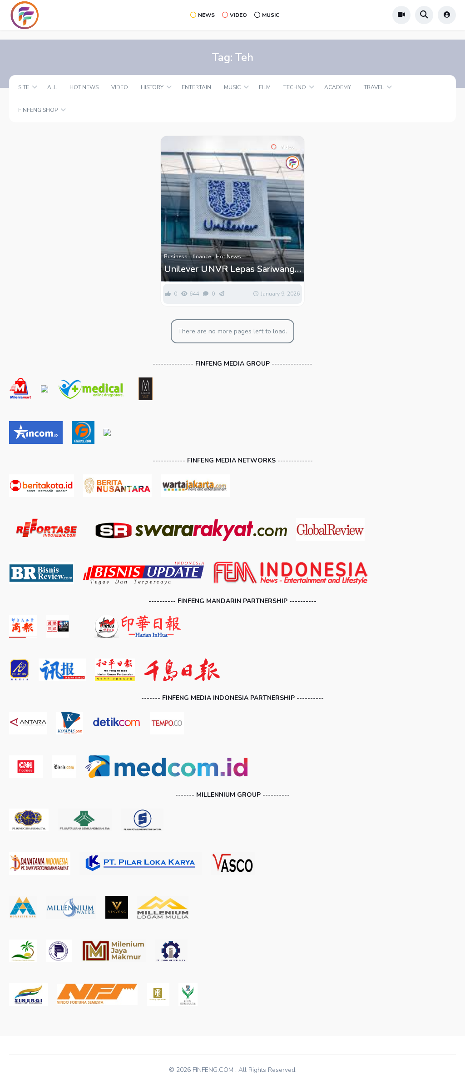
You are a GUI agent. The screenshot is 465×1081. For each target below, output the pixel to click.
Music (270, 15)
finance (202, 256)
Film (265, 87)
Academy (337, 87)
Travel (374, 87)
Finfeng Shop (38, 110)
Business (176, 256)
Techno (294, 87)
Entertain (196, 87)
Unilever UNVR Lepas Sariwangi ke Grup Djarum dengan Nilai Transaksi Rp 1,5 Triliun (230, 269)
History (152, 87)
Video (238, 15)
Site (23, 87)
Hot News (84, 87)
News (206, 15)
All (52, 87)
